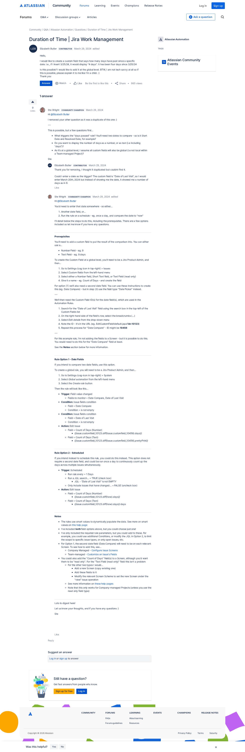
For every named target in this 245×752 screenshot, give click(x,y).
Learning (100, 5)
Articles (91, 17)
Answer (46, 83)
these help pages (104, 583)
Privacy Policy (185, 733)
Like (56, 187)
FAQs (107, 718)
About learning (136, 718)
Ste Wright (53, 109)
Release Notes (153, 5)
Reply (51, 640)
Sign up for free (64, 691)
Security (213, 733)
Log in (203, 5)
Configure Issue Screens (105, 550)
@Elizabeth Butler (60, 114)
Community (62, 5)
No (62, 746)
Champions (132, 5)
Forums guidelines (113, 723)
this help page (79, 525)
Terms (201, 733)
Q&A (43, 17)
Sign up (218, 5)
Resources (134, 723)
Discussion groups (67, 17)
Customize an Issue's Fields (102, 554)
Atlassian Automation (61, 29)
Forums (84, 5)
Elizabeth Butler (48, 48)
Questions (80, 29)
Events (115, 5)
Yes (54, 746)
